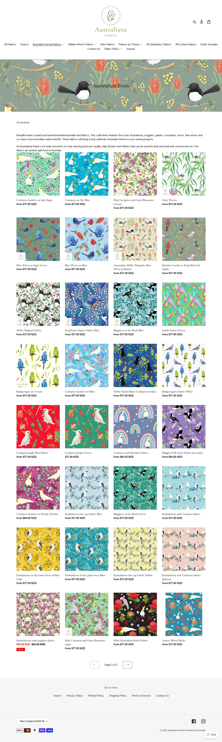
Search (57, 695)
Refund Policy (96, 695)
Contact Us (162, 695)
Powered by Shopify (196, 730)
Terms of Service (141, 695)
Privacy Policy (75, 695)
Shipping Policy (117, 695)
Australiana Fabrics (177, 730)
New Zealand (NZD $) (32, 721)
